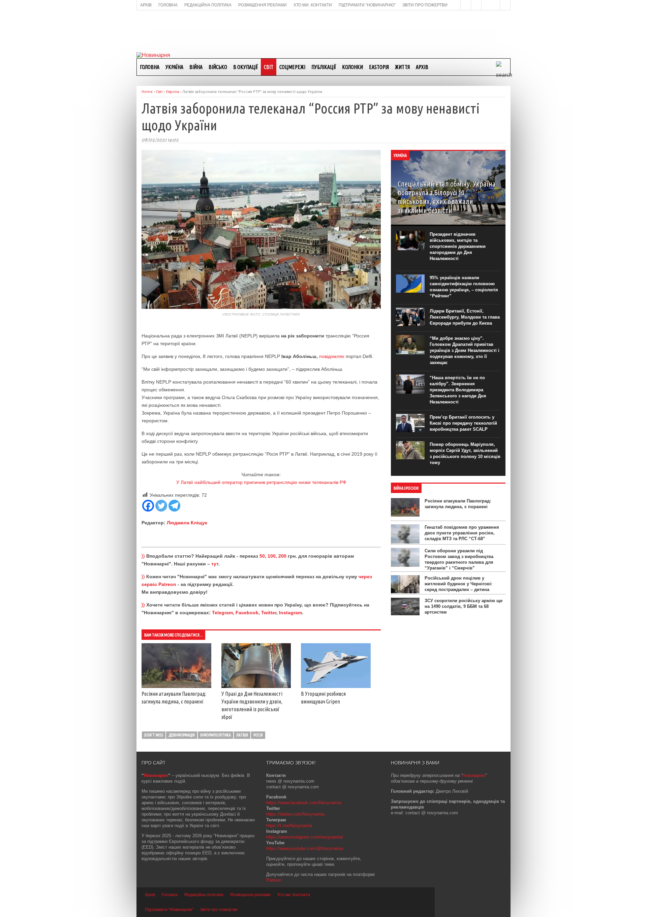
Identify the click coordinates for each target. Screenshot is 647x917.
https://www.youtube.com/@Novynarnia (304, 848)
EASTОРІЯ (379, 67)
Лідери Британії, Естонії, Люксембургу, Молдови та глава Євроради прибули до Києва (465, 317)
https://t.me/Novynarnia (289, 825)
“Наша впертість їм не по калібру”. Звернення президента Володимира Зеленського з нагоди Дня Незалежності (458, 389)
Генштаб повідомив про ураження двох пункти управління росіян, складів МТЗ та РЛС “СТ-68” (462, 533)
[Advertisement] (323, 30)
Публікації (323, 67)
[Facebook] (148, 506)
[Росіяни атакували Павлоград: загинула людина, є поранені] (176, 686)
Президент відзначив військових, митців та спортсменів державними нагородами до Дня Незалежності (458, 246)
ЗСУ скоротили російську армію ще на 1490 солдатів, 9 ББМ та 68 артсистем (463, 606)
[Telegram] (174, 506)
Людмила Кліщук (187, 522)
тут (214, 563)
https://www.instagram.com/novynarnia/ (304, 837)
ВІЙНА (196, 67)
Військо (218, 67)
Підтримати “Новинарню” (169, 909)
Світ (268, 67)
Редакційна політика (203, 894)
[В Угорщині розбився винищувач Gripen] (336, 686)
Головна (149, 67)
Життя (402, 67)
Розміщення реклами (250, 894)
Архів (422, 67)
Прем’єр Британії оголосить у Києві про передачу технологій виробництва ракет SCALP (463, 423)
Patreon (273, 880)
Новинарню (473, 775)
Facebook (247, 612)
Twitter (268, 612)
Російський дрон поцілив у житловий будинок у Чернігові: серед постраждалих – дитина (458, 584)
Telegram (222, 612)
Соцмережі (292, 67)
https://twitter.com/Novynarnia (295, 814)
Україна (174, 67)
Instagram (290, 612)
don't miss (153, 735)
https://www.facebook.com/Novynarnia (303, 802)
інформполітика (215, 735)
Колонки (352, 67)
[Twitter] (161, 506)
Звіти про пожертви (219, 909)
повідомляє (331, 356)
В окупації (245, 67)
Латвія (242, 735)
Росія (258, 735)
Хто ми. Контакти (293, 894)
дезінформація (181, 735)
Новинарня (156, 775)
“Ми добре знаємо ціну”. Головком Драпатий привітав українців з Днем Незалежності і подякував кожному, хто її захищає (464, 350)
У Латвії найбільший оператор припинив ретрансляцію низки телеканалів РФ (261, 482)
